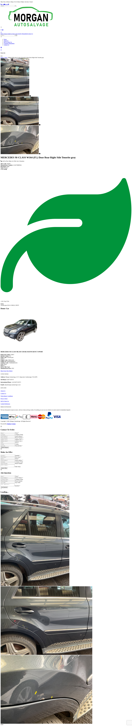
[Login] (2, 29)
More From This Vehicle (6, 371)
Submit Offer (4, 468)
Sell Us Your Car (13, 33)
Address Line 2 (18, 441)
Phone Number (18, 463)
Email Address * (19, 436)
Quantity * (17, 455)
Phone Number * (19, 437)
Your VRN (17, 482)
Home (2, 33)
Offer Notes (18, 466)
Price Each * (18, 457)
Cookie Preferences (5, 403)
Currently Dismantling (22, 33)
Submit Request (4, 447)
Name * (17, 433)
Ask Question (4, 487)
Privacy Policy (4, 398)
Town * (17, 442)
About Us (6, 33)
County (17, 444)
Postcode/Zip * (18, 445)
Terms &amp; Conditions (7, 396)
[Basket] (1, 32)
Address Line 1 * (19, 439)
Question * (17, 485)
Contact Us (30, 33)
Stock (6, 57)
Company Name (19, 434)
